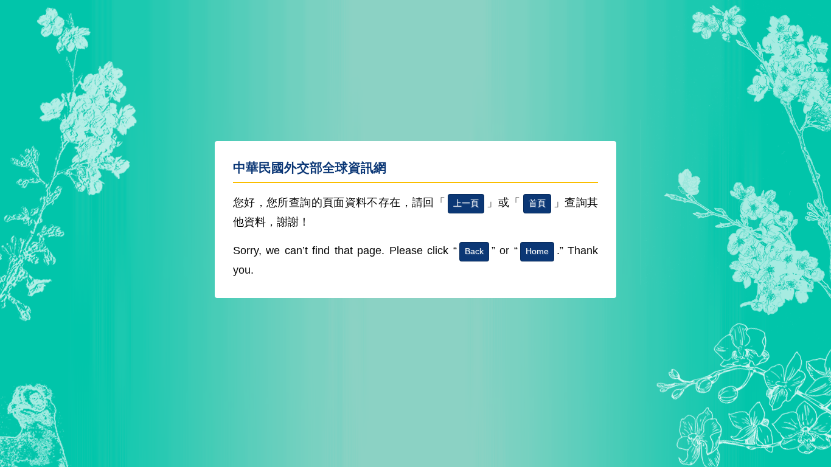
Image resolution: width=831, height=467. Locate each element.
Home (537, 251)
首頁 (537, 203)
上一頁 (466, 203)
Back (474, 251)
